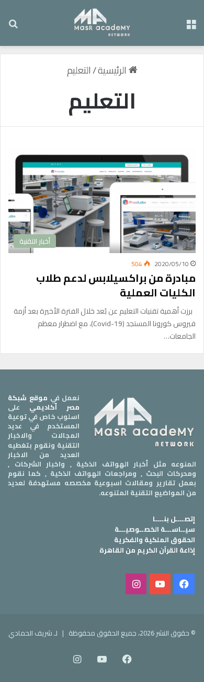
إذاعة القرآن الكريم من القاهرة (147, 550)
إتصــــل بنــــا (174, 518)
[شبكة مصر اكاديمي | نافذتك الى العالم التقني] (102, 23)
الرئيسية (113, 70)
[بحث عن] (13, 27)
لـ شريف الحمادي (33, 633)
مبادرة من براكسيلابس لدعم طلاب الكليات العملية (116, 285)
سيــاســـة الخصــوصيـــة (155, 529)
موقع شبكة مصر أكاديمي (44, 402)
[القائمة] (191, 27)
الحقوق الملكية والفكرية (154, 539)
